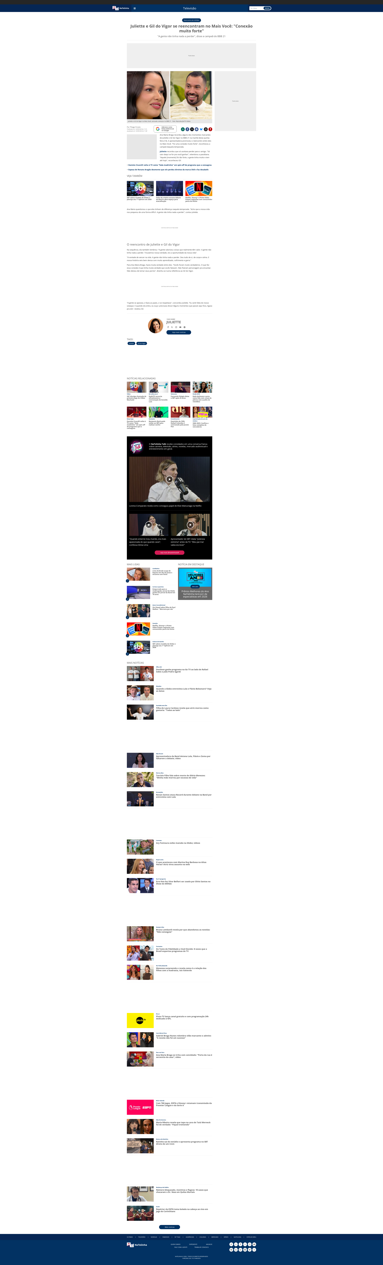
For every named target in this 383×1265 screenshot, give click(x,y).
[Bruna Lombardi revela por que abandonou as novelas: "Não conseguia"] (140, 934)
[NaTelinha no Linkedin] (240, 1250)
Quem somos (175, 1244)
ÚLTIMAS (130, 1237)
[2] (138, 592)
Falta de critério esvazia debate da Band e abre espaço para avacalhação (168, 199)
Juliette (163, 151)
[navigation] (134, 8)
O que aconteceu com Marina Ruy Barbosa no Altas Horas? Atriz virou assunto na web (181, 863)
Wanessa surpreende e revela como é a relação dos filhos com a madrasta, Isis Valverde (181, 969)
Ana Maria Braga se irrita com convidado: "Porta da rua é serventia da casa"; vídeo (184, 1056)
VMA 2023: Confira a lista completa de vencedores (200, 425)
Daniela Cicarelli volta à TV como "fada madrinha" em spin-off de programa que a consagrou (170, 165)
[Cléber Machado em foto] (136, 387)
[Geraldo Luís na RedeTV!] (158, 387)
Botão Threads (254, 1251)
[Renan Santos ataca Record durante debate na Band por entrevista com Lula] (140, 799)
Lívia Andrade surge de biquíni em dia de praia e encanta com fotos (162, 572)
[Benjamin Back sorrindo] (158, 412)
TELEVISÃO (141, 1237)
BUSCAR (267, 8)
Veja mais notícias (179, 332)
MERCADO (214, 1237)
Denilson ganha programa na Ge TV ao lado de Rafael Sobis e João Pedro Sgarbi (182, 670)
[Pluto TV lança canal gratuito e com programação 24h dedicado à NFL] (140, 1020)
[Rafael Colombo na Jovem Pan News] (180, 412)
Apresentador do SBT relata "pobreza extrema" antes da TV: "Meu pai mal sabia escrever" (188, 542)
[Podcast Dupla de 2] (245, 1250)
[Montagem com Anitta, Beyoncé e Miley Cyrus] (202, 412)
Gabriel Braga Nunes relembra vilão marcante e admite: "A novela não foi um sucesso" (183, 1036)
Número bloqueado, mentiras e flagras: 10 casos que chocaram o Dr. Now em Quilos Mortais (182, 1191)
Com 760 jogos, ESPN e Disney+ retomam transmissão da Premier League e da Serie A (184, 1104)
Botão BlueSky (250, 1251)
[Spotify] (184, 327)
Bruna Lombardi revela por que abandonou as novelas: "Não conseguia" (183, 930)
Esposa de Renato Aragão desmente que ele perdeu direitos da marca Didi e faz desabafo (168, 169)
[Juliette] (155, 326)
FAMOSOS (165, 1237)
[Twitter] (172, 327)
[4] (138, 629)
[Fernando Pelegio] (180, 387)
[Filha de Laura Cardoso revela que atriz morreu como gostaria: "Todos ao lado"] (140, 712)
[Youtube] (180, 327)
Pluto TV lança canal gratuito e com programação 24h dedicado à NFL (182, 1017)
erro (210, 129)
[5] (138, 647)
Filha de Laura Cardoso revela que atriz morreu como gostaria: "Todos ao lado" (182, 709)
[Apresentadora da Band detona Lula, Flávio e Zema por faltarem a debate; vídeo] (140, 760)
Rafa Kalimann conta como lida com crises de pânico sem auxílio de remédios (202, 399)
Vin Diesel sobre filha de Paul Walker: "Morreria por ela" (164, 608)
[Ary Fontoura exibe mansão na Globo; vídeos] (140, 847)
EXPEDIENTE (193, 1244)
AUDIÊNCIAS (190, 1237)
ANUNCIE (209, 1244)
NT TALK (177, 1237)
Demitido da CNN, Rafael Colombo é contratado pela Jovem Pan (180, 424)
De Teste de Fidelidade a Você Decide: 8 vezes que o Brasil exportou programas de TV (181, 950)
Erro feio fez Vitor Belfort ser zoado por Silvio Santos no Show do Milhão (183, 882)
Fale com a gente (180, 1247)
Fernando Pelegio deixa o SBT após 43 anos (180, 397)
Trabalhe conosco (201, 1247)
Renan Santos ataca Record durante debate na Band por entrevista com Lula (184, 795)
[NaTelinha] (121, 8)
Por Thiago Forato (134, 127)
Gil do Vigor (142, 343)
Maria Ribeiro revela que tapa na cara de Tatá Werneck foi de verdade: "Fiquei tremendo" (183, 1123)
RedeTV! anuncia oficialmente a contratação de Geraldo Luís (158, 399)
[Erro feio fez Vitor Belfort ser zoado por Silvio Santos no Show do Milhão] (140, 885)
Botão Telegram (231, 1251)
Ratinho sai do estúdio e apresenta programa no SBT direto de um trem (182, 1142)
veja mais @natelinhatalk (169, 552)
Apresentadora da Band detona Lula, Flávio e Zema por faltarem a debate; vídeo (183, 757)
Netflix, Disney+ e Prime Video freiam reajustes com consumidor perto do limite (198, 199)
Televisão (189, 8)
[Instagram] (176, 327)
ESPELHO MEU (251, 1237)
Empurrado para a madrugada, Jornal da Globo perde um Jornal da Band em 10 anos (164, 591)
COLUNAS (202, 1237)
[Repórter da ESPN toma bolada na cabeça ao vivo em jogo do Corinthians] (140, 1213)
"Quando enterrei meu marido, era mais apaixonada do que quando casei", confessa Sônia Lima (147, 542)
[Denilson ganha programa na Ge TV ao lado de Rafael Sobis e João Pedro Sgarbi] (140, 673)
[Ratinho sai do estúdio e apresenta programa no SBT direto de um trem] (140, 1146)
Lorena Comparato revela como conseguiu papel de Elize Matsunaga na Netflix (165, 505)
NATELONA (237, 1237)
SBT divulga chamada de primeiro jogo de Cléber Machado (136, 398)
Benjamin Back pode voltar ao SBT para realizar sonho (157, 423)
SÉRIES (226, 1237)
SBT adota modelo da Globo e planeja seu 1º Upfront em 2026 (139, 199)
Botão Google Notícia (236, 1251)
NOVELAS (154, 1237)
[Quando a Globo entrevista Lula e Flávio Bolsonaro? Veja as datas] (140, 693)
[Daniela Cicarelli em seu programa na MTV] (136, 412)
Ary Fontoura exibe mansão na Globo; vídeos (178, 843)
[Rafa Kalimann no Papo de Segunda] (202, 387)
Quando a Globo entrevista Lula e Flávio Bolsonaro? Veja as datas (183, 689)
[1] (138, 574)
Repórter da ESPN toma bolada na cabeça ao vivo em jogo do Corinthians (182, 1210)
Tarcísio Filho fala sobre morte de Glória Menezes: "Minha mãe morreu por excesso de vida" (180, 776)
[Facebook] (168, 327)
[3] (138, 610)
